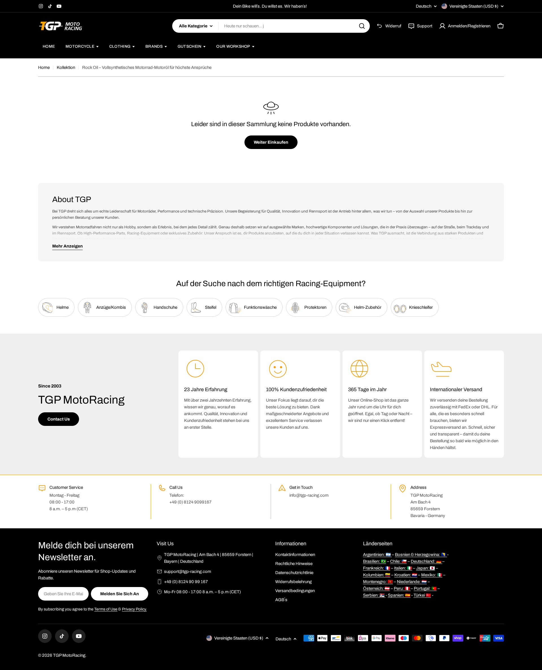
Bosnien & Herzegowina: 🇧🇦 (421, 554)
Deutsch (423, 6)
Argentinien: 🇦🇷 (377, 554)
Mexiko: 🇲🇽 (431, 575)
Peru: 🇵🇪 (402, 588)
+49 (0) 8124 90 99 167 (186, 581)
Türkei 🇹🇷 (422, 595)
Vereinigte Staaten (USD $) (473, 6)
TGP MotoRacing (69, 655)
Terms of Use (105, 609)
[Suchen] (362, 26)
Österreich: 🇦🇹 (376, 588)
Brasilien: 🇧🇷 (374, 561)
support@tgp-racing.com (187, 571)
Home (44, 67)
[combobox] (271, 26)
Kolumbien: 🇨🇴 (376, 575)
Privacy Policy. (134, 609)
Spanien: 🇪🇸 (399, 595)
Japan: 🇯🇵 (425, 568)
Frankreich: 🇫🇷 (376, 568)
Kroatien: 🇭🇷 (405, 575)
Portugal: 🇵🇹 (425, 588)
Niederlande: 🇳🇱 (412, 581)
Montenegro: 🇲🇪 (378, 581)
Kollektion (66, 67)
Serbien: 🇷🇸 (374, 595)
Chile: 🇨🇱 (398, 561)
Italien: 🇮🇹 (403, 568)
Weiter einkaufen (271, 142)
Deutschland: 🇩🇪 (426, 561)
